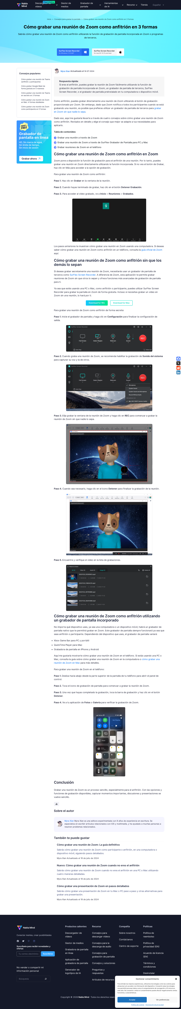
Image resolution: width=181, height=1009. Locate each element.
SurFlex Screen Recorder (83, 274)
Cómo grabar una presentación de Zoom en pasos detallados (93, 886)
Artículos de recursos (103, 979)
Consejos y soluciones (103, 963)
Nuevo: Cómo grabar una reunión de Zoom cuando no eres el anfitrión (98, 865)
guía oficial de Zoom (151, 249)
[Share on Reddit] (178, 368)
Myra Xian (65, 71)
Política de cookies (137, 1005)
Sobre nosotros (127, 933)
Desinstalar (149, 973)
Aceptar (132, 1000)
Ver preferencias (162, 1000)
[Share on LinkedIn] (178, 372)
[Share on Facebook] (178, 359)
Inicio (49, 19)
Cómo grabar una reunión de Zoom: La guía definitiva (88, 844)
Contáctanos (126, 939)
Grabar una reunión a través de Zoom (77, 137)
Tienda (144, 5)
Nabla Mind (25, 4)
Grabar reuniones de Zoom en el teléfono (79, 147)
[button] (176, 979)
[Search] (46, 978)
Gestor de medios (66, 5)
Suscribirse (48, 954)
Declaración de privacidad (155, 1005)
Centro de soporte (128, 946)
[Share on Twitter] (178, 363)
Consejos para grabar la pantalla (67, 19)
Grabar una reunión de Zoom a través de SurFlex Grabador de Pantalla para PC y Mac (102, 142)
